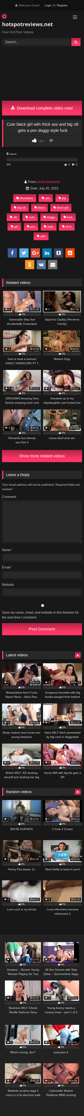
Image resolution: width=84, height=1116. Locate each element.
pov (32, 226)
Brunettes (26, 198)
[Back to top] (71, 1104)
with (42, 236)
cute (31, 217)
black (41, 207)
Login (48, 5)
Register (62, 5)
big (64, 198)
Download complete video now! (44, 108)
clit (15, 217)
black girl (62, 207)
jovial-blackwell (48, 182)
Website (8, 584)
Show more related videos (42, 456)
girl (16, 226)
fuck (69, 217)
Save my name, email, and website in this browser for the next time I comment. (40, 615)
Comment (9, 497)
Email (7, 567)
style (50, 226)
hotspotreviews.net (27, 24)
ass (47, 198)
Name (7, 550)
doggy (51, 217)
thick (69, 226)
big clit (21, 207)
